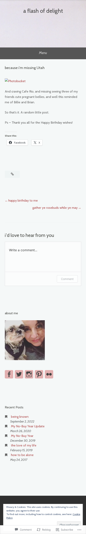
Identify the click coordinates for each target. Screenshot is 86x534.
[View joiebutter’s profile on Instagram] (29, 374)
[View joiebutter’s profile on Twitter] (19, 374)
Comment (67, 279)
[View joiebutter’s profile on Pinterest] (39, 374)
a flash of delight (43, 10)
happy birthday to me (23, 200)
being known (20, 417)
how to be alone (22, 455)
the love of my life (23, 445)
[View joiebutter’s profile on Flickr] (49, 374)
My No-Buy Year (22, 436)
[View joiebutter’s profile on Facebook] (9, 374)
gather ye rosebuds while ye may (55, 208)
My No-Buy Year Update (28, 426)
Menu (43, 53)
